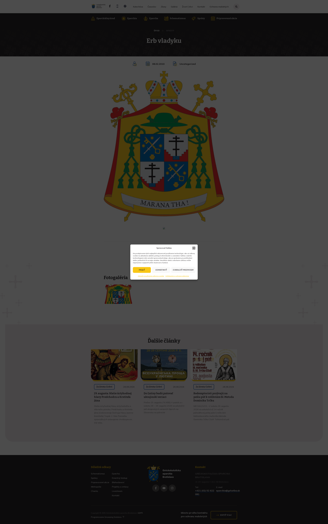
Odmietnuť (161, 270)
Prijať (142, 270)
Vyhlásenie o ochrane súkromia (177, 276)
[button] (194, 248)
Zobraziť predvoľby (183, 270)
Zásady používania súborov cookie (151, 276)
